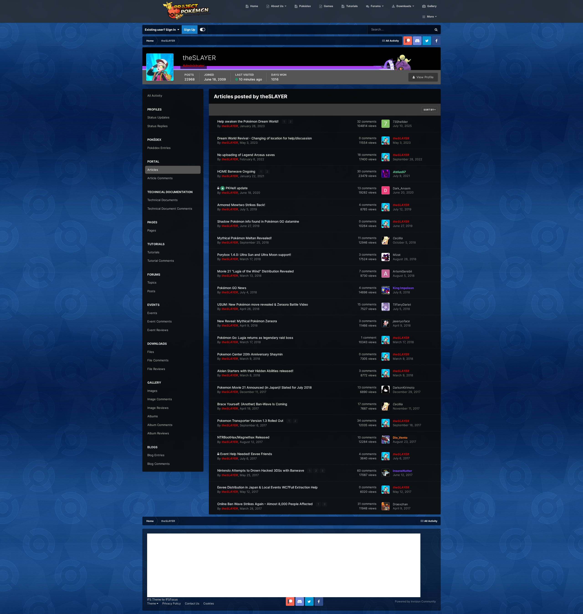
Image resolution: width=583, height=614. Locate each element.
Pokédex (305, 6)
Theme (152, 603)
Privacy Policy (171, 603)
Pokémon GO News (231, 288)
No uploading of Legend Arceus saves (246, 155)
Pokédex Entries (159, 148)
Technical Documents (162, 200)
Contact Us (192, 603)
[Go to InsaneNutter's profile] (385, 473)
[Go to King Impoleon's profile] (385, 290)
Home (254, 6)
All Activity (154, 95)
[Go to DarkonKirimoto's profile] (385, 390)
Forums (375, 6)
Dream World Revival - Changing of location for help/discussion (264, 138)
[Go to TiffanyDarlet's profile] (385, 307)
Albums (152, 416)
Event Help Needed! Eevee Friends (246, 454)
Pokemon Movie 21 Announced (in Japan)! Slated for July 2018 (264, 387)
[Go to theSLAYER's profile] (385, 140)
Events (152, 313)
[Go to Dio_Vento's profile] (385, 439)
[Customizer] (202, 29)
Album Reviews (158, 433)
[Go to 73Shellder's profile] (385, 124)
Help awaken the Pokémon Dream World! (248, 121)
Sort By (429, 109)
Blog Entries (155, 455)
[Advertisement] (283, 565)
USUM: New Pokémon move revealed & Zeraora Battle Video (262, 304)
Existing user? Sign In (161, 29)
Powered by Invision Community (415, 601)
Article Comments (160, 178)
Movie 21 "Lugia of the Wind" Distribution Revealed (255, 271)
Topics (151, 282)
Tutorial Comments (160, 260)
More (430, 16)
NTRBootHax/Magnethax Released (243, 437)
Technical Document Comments (169, 208)
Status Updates (416, 29)
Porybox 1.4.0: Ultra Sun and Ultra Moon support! (254, 255)
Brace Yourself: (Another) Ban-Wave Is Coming (252, 404)
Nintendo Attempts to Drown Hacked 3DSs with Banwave (261, 470)
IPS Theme (154, 599)
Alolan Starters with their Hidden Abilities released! (255, 371)
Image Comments (159, 399)
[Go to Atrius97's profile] (385, 174)
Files (150, 352)
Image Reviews (158, 408)
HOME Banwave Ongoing (236, 171)
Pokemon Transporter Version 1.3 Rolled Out (250, 421)
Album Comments (159, 425)
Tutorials (351, 6)
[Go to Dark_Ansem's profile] (385, 190)
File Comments (158, 360)
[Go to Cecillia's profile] (385, 240)
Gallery (432, 6)
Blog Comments (158, 464)
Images (152, 391)
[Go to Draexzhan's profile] (385, 506)
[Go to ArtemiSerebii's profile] (385, 273)
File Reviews (156, 369)
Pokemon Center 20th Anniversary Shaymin (250, 354)
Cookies (208, 603)
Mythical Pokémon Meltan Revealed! (244, 238)
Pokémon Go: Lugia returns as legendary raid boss (255, 338)
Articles (152, 169)
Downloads (403, 6)
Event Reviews (157, 330)
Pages (151, 230)
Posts (151, 291)
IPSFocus (172, 599)
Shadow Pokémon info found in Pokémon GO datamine (258, 221)
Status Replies (157, 126)
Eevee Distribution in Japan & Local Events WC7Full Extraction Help (267, 487)
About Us (277, 6)
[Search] (436, 29)
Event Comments (159, 321)
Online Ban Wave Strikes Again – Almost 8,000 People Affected (265, 504)
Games (328, 6)
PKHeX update (237, 188)
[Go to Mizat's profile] (385, 257)
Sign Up (189, 29)
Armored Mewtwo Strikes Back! (241, 205)
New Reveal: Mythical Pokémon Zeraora (247, 321)
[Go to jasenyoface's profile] (385, 323)
